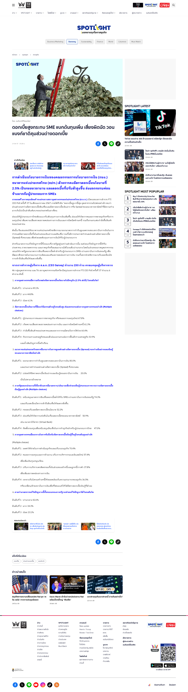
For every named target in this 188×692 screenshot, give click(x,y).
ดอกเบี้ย (16, 561)
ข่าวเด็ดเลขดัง (127, 632)
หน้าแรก (14, 55)
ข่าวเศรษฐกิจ (62, 629)
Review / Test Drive (86, 632)
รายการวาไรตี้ (107, 629)
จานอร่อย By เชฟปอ (86, 648)
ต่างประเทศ (62, 639)
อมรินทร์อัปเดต (108, 639)
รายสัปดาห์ (106, 654)
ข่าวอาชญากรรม (43, 646)
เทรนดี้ (82, 663)
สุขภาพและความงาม (86, 659)
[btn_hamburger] (13, 5)
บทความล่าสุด (84, 651)
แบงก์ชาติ (41, 561)
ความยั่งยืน (62, 632)
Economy (72, 41)
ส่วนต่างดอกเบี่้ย (28, 561)
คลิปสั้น (105, 636)
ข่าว (13, 13)
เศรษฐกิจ (36, 55)
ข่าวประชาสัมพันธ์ (43, 656)
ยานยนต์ (73, 13)
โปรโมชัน (82, 644)
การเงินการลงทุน (64, 636)
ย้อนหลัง (126, 629)
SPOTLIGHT (25, 13)
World (110, 41)
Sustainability (86, 41)
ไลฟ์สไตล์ (51, 13)
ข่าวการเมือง (41, 643)
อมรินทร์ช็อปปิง (152, 13)
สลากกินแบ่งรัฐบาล (89, 13)
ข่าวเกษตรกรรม (42, 653)
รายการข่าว (107, 626)
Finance (100, 41)
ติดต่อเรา (172, 684)
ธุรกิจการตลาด (63, 626)
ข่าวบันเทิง (40, 639)
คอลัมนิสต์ (61, 643)
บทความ (106, 651)
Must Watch (136, 41)
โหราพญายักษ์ (108, 648)
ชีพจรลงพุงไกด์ (107, 13)
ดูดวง (62, 13)
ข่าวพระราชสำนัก (43, 629)
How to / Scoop (85, 629)
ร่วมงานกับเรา (159, 684)
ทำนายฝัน (106, 661)
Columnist (122, 41)
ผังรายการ (123, 13)
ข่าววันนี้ (40, 626)
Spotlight (25, 55)
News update (84, 626)
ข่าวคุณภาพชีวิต (42, 636)
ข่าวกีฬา (40, 649)
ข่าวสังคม (40, 632)
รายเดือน (106, 658)
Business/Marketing (55, 41)
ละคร (104, 632)
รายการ (39, 13)
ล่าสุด (124, 626)
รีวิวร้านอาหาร (84, 641)
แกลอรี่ (39, 660)
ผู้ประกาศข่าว (137, 13)
